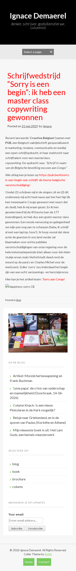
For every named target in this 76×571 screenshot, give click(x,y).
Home (29, 562)
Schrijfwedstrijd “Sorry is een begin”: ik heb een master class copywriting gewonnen (36, 96)
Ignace (47, 126)
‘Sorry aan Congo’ (53, 279)
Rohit (48, 554)
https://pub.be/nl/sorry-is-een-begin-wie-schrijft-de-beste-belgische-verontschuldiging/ (37, 180)
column (17, 487)
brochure (19, 479)
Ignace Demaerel (38, 15)
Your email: (16, 514)
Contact (43, 562)
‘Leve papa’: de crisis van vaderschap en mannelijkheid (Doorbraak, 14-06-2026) (37, 393)
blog (18, 300)
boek (16, 471)
